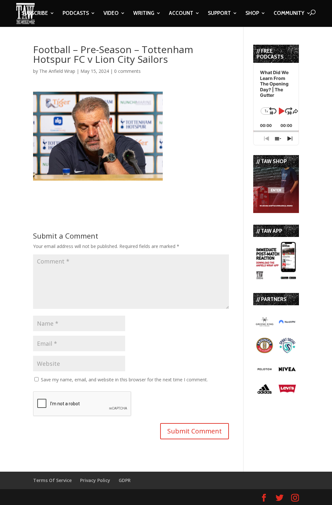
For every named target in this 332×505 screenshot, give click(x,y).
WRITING (143, 14)
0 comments (127, 71)
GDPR (125, 480)
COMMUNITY (289, 14)
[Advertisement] (109, 190)
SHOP (252, 14)
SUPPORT (219, 14)
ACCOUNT (181, 14)
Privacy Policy (95, 480)
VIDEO (111, 14)
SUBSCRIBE (34, 14)
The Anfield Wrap (57, 71)
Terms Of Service (52, 480)
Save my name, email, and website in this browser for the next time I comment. (124, 379)
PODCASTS (76, 14)
